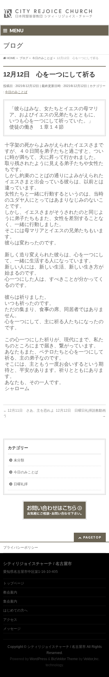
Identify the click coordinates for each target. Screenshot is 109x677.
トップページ (13, 583)
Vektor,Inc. (91, 659)
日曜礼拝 (21, 484)
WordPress (38, 659)
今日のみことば (16, 92)
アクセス (10, 620)
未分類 (19, 460)
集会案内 (10, 601)
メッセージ (12, 629)
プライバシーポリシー (20, 547)
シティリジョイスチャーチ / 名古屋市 (56, 647)
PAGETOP (92, 537)
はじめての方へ (15, 610)
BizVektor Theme (64, 659)
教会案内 (10, 592)
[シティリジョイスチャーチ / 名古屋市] (48, 15)
